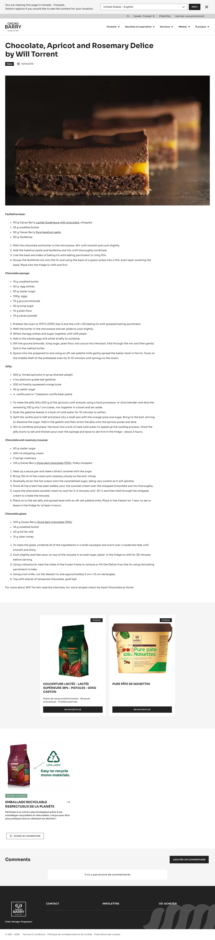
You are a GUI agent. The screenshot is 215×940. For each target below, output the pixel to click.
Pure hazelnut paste (48, 232)
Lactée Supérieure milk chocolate (57, 222)
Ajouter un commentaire (189, 859)
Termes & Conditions (34, 934)
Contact (52, 903)
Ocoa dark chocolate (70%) (54, 463)
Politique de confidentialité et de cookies (69, 934)
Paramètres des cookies (107, 934)
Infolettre (111, 903)
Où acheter (168, 903)
